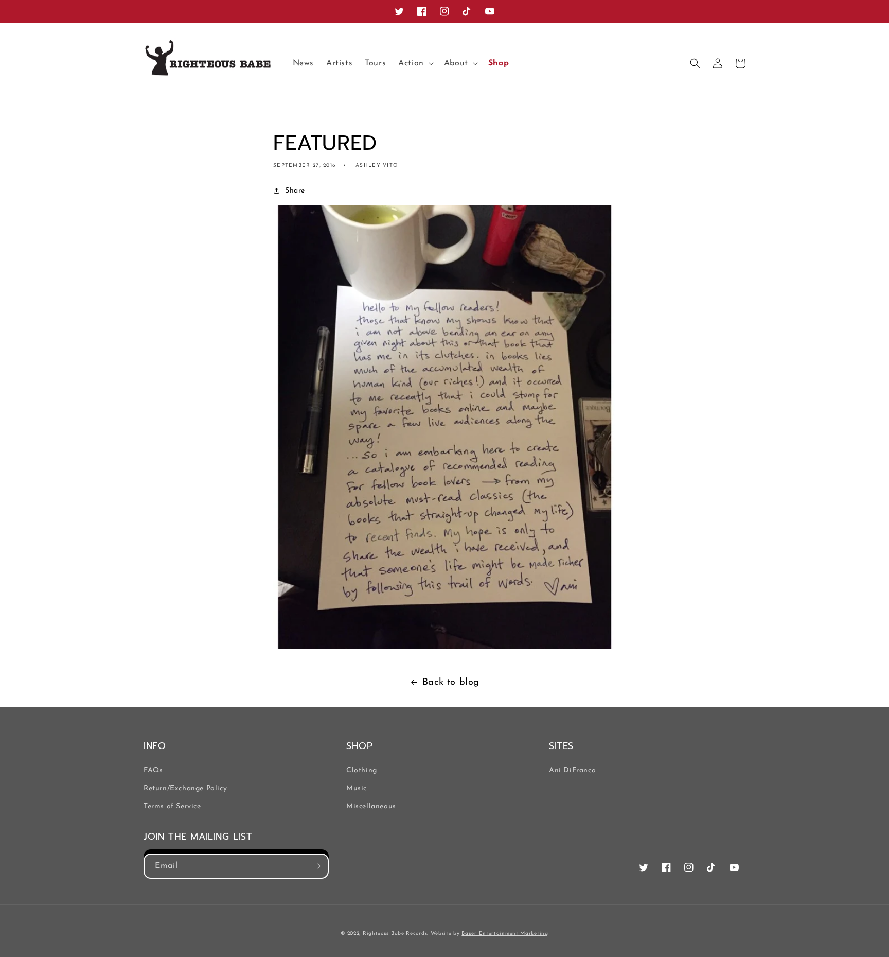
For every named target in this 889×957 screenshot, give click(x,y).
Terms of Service (172, 806)
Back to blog (450, 682)
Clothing (361, 770)
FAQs (153, 770)
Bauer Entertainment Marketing (504, 933)
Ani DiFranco (572, 770)
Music (356, 788)
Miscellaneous (371, 806)
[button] (415, 63)
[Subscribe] (316, 866)
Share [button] (295, 191)
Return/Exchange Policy (185, 788)
